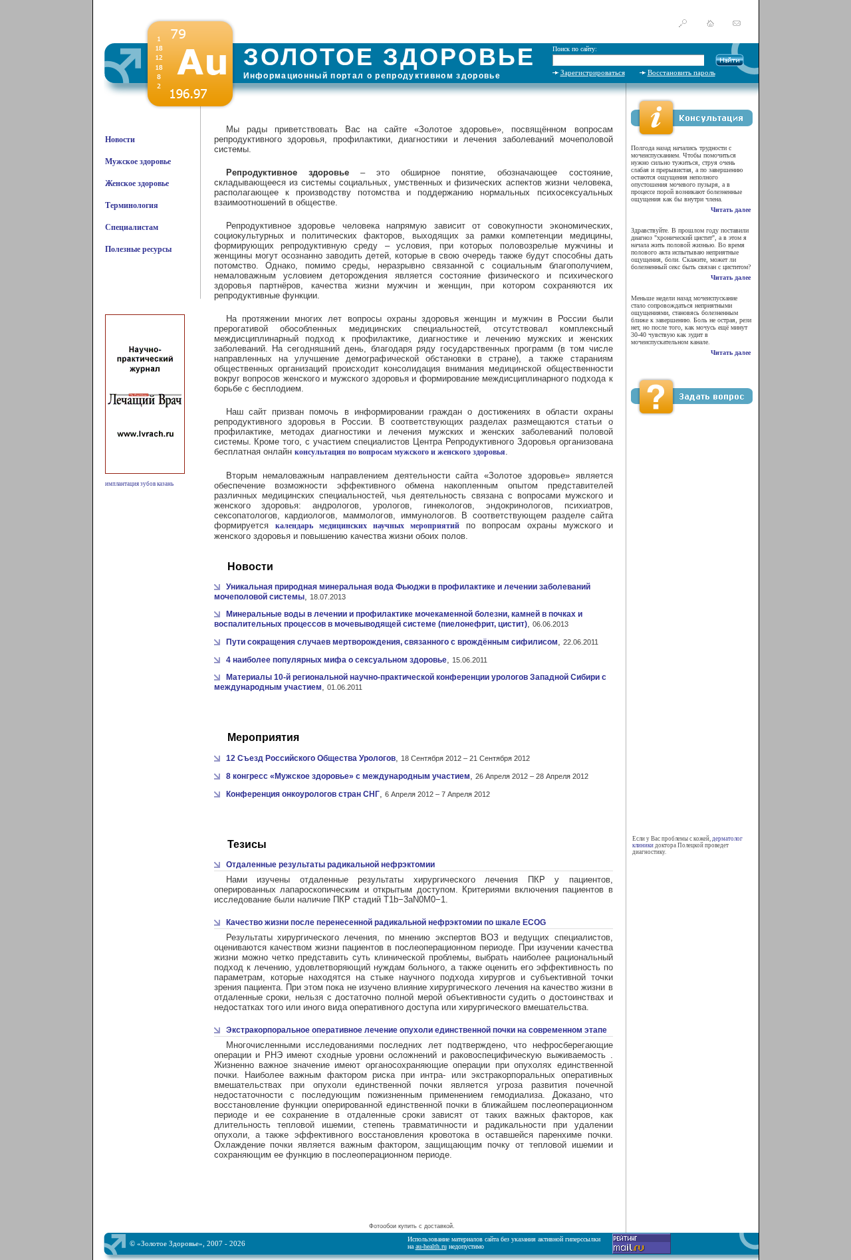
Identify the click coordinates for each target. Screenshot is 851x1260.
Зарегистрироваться (592, 72)
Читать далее (731, 209)
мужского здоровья (369, 378)
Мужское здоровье (138, 161)
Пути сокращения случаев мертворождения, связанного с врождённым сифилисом (392, 642)
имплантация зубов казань (139, 483)
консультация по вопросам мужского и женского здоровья (400, 452)
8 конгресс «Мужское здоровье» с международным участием (348, 776)
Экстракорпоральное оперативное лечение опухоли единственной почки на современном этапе (416, 1030)
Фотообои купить (393, 1226)
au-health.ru (431, 1246)
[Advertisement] (411, 1199)
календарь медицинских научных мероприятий (367, 525)
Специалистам (131, 227)
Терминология (131, 205)
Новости (120, 139)
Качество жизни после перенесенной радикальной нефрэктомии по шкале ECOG (386, 922)
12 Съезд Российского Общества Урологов (311, 758)
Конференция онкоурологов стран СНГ (303, 794)
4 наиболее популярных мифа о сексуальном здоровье (336, 660)
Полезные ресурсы (138, 249)
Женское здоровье (137, 183)
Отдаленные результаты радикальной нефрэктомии (330, 864)
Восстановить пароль (681, 72)
